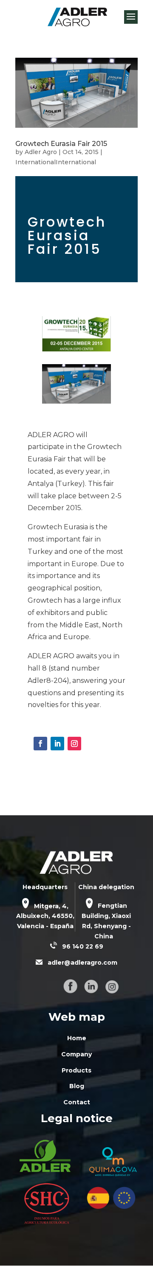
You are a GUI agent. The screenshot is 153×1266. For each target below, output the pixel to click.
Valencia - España (45, 926)
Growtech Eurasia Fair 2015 (61, 144)
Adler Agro (41, 152)
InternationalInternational (55, 162)
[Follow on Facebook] (40, 743)
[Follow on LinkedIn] (57, 743)
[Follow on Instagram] (74, 743)
